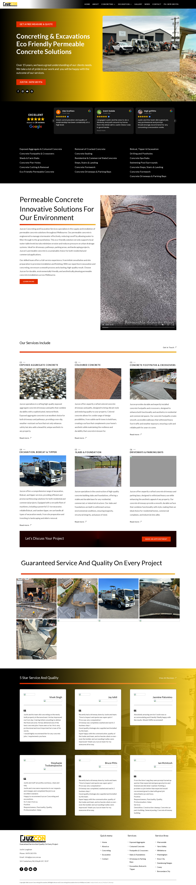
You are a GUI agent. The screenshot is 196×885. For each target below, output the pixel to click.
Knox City (161, 859)
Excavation (124, 4)
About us (105, 846)
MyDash (105, 882)
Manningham (162, 855)
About (95, 4)
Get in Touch (168, 347)
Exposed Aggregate (137, 842)
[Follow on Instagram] (22, 91)
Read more (24, 438)
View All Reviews (166, 678)
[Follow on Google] (32, 91)
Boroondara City (163, 871)
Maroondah (161, 842)
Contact (156, 4)
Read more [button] (61, 131)
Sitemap (111, 882)
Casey (159, 867)
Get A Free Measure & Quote (36, 24)
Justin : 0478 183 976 (31, 82)
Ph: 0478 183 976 (171, 4)
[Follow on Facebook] (18, 91)
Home (87, 4)
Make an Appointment (156, 539)
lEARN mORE (28, 281)
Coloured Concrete (137, 846)
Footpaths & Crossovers (139, 850)
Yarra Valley (161, 846)
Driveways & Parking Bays (138, 860)
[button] (174, 120)
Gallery (138, 4)
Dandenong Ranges (164, 863)
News (147, 4)
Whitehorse (161, 850)
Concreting (107, 4)
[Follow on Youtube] (27, 91)
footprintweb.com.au (96, 882)
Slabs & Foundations (137, 855)
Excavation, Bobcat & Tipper (138, 867)
